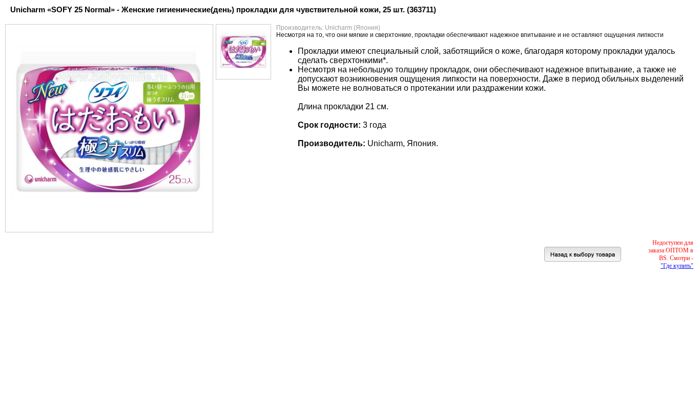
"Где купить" (677, 265)
